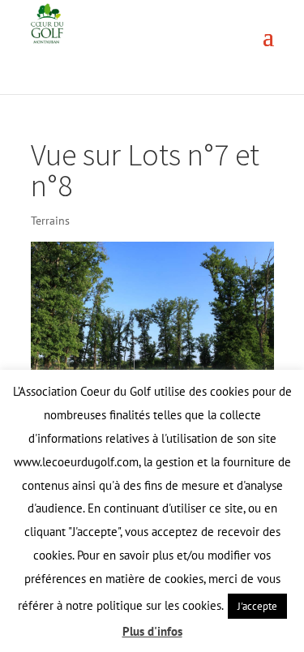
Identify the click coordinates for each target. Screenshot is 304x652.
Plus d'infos (152, 631)
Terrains (50, 220)
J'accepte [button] (257, 606)
